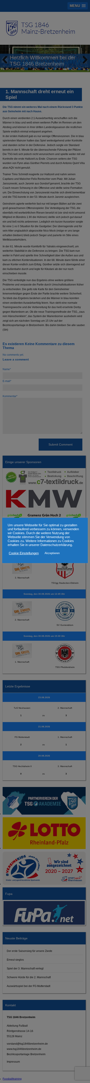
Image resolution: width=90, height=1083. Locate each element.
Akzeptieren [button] (52, 553)
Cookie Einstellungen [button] (24, 553)
